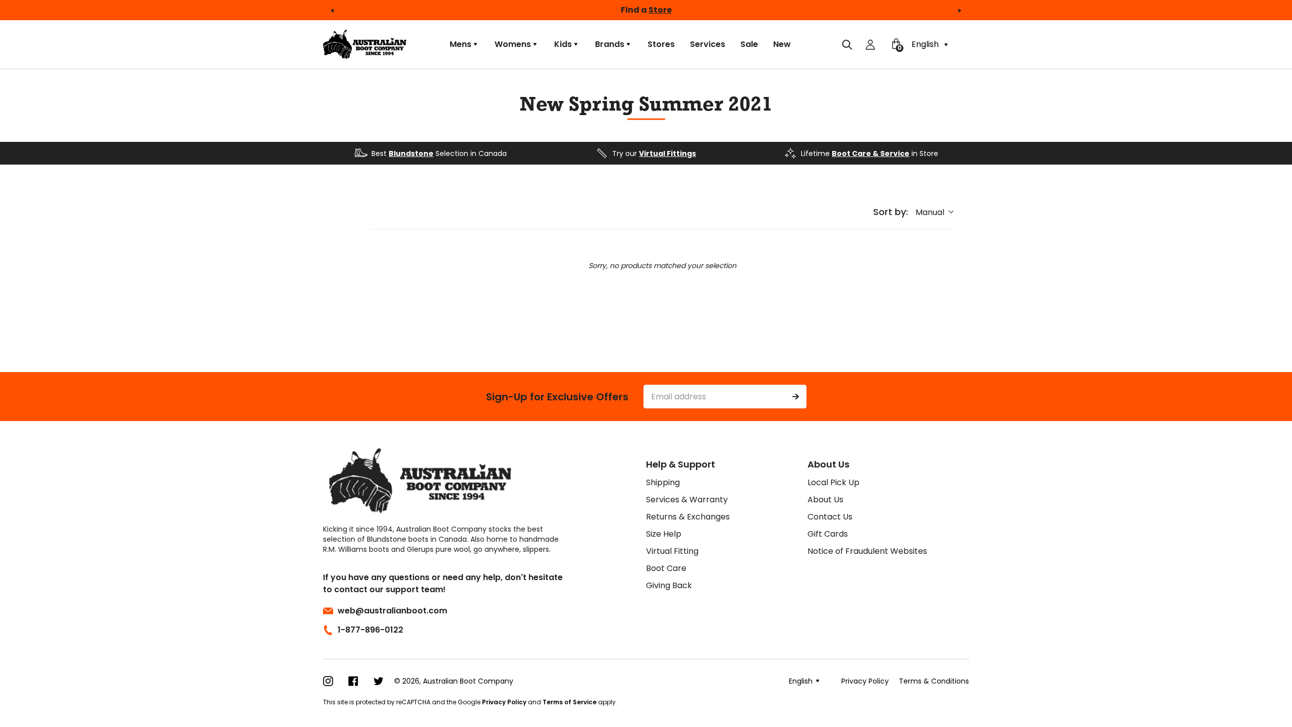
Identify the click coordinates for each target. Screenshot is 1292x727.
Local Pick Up (833, 482)
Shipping (663, 482)
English (926, 44)
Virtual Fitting (672, 551)
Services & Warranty (687, 499)
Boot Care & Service (870, 153)
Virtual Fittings (667, 153)
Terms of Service (570, 702)
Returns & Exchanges (688, 517)
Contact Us (829, 517)
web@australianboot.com (392, 610)
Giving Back (669, 585)
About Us (825, 499)
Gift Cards (827, 534)
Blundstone (411, 153)
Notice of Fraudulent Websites (867, 551)
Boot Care (666, 568)
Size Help (663, 534)
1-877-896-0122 (370, 630)
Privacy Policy (504, 702)
